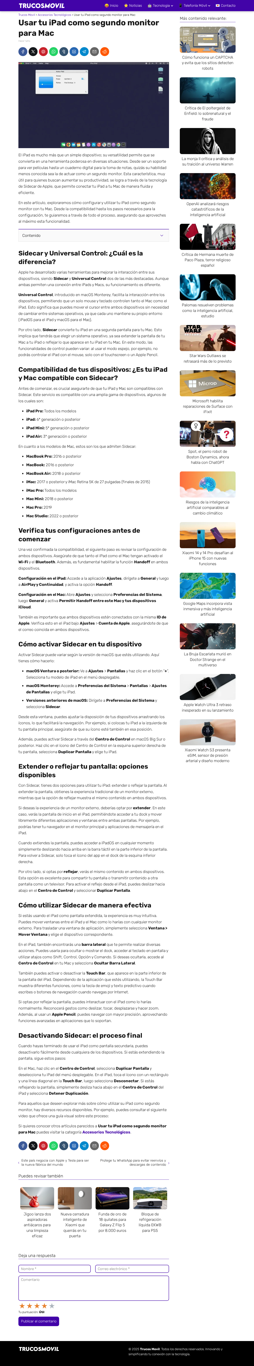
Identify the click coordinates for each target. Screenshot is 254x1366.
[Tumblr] (63, 51)
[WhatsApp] (53, 51)
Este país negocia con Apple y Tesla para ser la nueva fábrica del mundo (55, 1162)
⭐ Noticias (133, 5)
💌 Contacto (226, 5)
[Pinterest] (43, 51)
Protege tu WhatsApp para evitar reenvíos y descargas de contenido (133, 1162)
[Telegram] (84, 51)
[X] (33, 51)
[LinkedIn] (74, 51)
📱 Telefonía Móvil (192, 5)
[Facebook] (22, 51)
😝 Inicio (111, 5)
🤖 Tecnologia (158, 5)
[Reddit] (104, 51)
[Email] (94, 51)
